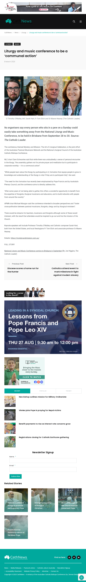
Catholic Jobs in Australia (46, 568)
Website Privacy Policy (32, 571)
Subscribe (15, 476)
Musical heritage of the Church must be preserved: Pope (69, 505)
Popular (43, 391)
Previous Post (18, 264)
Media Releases (16, 568)
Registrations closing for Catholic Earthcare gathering (44, 437)
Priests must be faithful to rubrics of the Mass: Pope (16, 532)
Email (12, 465)
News (6, 568)
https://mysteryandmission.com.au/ (25, 238)
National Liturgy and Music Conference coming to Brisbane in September (33, 251)
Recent (17, 391)
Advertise (45, 571)
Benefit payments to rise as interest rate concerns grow (45, 424)
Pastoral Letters (29, 568)
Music (17, 44)
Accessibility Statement (14, 571)
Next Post (70, 264)
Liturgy (8, 44)
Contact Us (54, 571)
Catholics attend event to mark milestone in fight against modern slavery (65, 271)
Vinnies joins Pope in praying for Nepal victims (40, 410)
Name (12, 457)
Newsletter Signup (63, 568)
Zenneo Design (73, 574)
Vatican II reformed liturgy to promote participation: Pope (16, 505)
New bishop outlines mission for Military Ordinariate (43, 397)
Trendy (69, 391)
